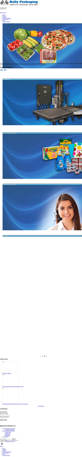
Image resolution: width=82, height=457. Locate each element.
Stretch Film (7, 435)
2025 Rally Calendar (7, 373)
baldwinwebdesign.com (10, 441)
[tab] (40, 356)
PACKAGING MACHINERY (9, 428)
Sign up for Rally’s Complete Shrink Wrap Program (13, 386)
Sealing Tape (7, 433)
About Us (5, 15)
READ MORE (41, 406)
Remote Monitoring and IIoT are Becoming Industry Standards (15, 404)
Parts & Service (6, 19)
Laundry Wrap (8, 432)
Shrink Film (7, 434)
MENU (1, 446)
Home (4, 14)
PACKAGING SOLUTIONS (9, 430)
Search (14, 439)
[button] (2, 444)
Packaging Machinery (7, 18)
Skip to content (3, 12)
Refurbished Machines (9, 429)
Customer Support (6, 21)
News (4, 20)
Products (4, 17)
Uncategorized (5, 436)
